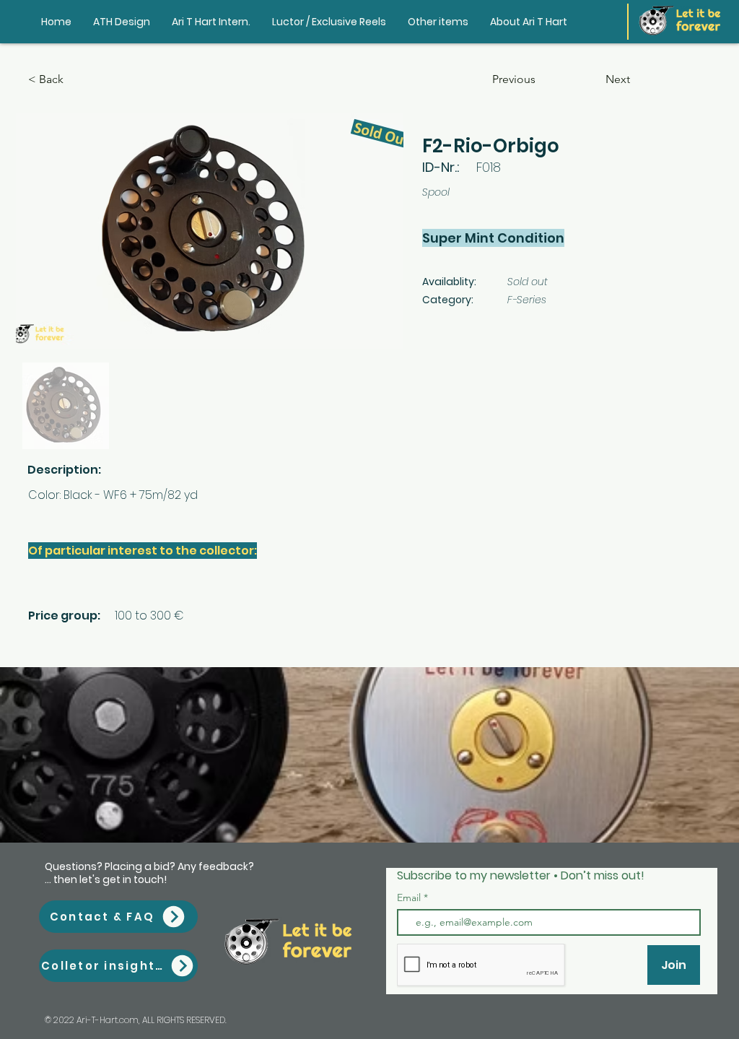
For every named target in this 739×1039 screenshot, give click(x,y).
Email (410, 897)
